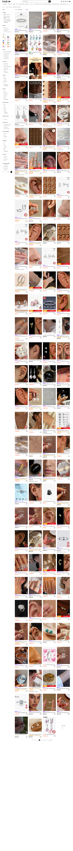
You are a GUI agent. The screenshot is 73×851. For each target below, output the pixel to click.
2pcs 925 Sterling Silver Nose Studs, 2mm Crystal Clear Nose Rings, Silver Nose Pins (63, 217)
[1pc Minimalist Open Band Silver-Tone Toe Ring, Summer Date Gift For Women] (21, 43)
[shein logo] (6, 1)
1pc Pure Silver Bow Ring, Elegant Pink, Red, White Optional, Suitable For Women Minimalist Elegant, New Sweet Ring (49, 664)
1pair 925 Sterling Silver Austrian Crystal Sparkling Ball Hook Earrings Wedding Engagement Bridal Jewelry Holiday (21, 122)
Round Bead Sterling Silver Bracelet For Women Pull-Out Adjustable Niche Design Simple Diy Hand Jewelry (35, 289)
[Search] (50, 1)
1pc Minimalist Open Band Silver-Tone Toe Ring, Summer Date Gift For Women (21, 53)
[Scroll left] (68, 4)
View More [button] (6, 22)
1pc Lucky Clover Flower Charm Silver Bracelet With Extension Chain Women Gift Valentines (49, 289)
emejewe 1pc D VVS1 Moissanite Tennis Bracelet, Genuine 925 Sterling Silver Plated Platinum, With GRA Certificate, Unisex (49, 312)
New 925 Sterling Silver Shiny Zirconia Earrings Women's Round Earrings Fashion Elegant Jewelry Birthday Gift (21, 312)
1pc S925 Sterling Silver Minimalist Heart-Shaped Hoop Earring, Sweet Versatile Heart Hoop (63, 453)
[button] (68, 1)
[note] (49, 73)
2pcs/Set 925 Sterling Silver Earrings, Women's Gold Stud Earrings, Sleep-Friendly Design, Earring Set (21, 549)
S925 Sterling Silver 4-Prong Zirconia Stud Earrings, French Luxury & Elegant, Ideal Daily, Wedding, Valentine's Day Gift (21, 218)
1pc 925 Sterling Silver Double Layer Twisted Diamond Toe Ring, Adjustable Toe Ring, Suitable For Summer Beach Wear (63, 53)
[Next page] (52, 740)
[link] (64, 1)
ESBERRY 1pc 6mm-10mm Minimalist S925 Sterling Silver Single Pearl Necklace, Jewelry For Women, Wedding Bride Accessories (21, 429)
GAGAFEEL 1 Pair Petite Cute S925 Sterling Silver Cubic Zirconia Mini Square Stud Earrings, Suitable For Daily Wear (21, 336)
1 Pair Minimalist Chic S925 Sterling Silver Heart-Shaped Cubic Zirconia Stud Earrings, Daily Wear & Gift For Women (35, 687)
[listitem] (21, 22)
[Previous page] (38, 740)
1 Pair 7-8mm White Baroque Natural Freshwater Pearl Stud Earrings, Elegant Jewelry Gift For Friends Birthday (21, 734)
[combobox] (19, 10)
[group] (7, 14)
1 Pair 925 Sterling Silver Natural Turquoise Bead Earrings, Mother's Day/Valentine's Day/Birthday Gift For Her (49, 640)
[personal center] (61, 1)
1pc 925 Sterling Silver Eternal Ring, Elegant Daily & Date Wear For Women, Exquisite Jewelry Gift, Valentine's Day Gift (21, 641)
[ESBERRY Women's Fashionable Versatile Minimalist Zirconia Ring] (49, 585)
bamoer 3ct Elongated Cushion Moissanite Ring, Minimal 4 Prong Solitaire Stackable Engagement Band (21, 712)
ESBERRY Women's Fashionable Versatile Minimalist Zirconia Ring (49, 594)
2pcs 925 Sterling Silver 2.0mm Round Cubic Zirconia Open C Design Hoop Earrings (49, 75)
